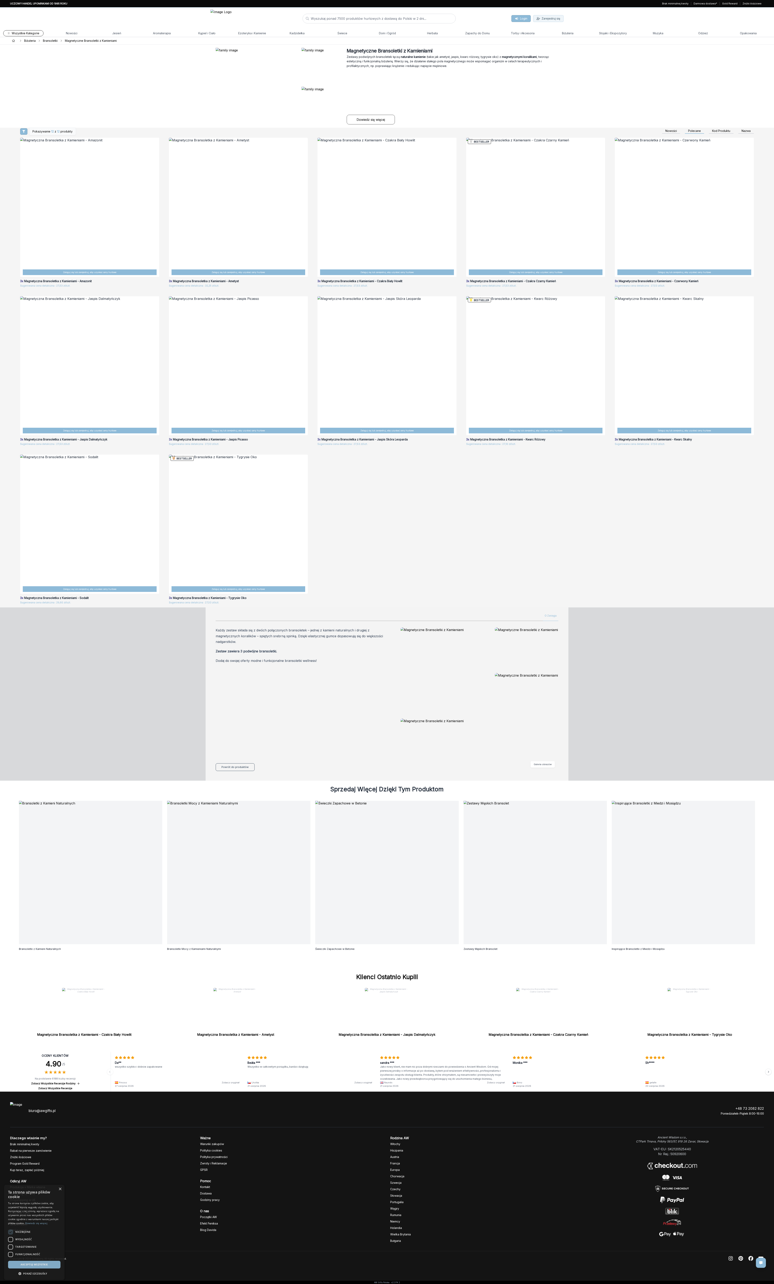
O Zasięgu (551, 615)
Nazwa (746, 130)
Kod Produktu (721, 130)
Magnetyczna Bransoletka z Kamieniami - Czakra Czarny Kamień (538, 1035)
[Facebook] (751, 1258)
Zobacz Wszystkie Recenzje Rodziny (53, 1083)
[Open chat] (761, 1263)
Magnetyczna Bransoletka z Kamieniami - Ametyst (235, 1035)
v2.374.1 (395, 1282)
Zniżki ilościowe (752, 3)
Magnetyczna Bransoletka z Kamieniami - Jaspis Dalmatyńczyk (387, 1035)
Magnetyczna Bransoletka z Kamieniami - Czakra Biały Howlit (84, 1035)
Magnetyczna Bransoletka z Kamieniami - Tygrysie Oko (689, 1035)
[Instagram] (731, 1258)
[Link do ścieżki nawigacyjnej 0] (13, 40)
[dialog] (6, 1277)
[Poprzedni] (110, 1072)
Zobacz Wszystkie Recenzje (55, 1088)
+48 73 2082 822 (749, 1109)
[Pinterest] (741, 1258)
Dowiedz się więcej (371, 120)
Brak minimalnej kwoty (675, 3)
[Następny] (768, 1072)
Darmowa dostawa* (705, 3)
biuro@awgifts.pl (42, 1111)
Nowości (671, 130)
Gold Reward (730, 3)
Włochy (395, 1144)
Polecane (694, 130)
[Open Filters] (23, 131)
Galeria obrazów (543, 764)
